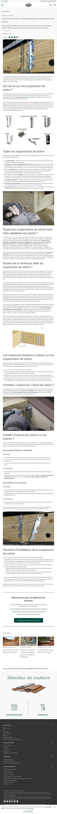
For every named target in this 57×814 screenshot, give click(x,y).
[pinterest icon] (12, 37)
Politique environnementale (10, 780)
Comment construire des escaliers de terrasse (28, 614)
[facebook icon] (10, 37)
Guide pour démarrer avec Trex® (28, 620)
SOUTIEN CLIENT (7, 725)
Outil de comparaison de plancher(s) (12, 763)
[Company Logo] (28, 5)
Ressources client (7, 733)
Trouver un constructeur (48, 1)
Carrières (6, 747)
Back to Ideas (6, 11)
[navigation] (28, 3)
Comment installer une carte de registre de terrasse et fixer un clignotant (28, 609)
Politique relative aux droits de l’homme (13, 776)
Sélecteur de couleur (8, 759)
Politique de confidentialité (10, 769)
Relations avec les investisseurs (11, 753)
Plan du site (6, 784)
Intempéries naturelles (8, 737)
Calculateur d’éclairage (9, 761)
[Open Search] (50, 5)
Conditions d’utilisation (9, 782)
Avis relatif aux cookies (9, 775)
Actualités (6, 749)
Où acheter (4, 1)
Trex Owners (6, 732)
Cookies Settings (28, 811)
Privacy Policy (30, 808)
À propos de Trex (8, 745)
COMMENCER (7, 756)
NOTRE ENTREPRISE (9, 743)
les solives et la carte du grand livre (25, 97)
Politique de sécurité (8, 773)
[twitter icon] (15, 37)
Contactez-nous (6, 728)
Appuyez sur (7, 751)
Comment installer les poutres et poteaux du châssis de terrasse (28, 611)
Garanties (5, 735)
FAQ (4, 730)
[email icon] (17, 37)
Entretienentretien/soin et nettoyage (11, 739)
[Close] (54, 807)
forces (4, 104)
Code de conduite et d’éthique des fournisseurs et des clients (18, 778)
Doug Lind (7, 30)
